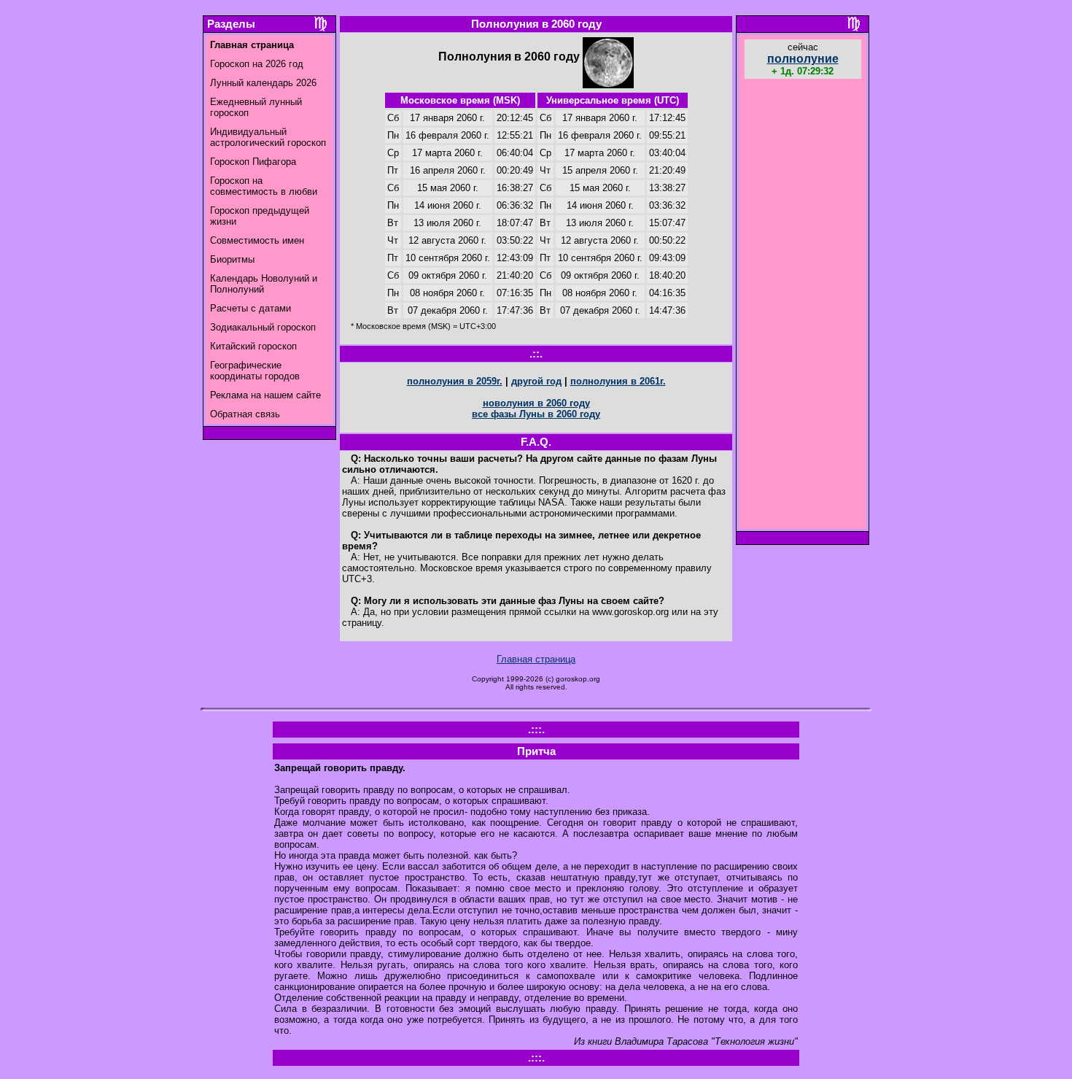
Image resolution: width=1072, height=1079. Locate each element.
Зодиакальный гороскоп (263, 327)
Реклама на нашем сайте (265, 395)
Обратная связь (245, 414)
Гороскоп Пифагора (253, 161)
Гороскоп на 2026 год (256, 63)
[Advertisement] (803, 306)
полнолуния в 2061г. (618, 381)
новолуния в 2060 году (536, 403)
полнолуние (803, 59)
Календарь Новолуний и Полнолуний (263, 284)
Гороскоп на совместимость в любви (263, 186)
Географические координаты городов (255, 371)
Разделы (231, 24)
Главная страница (536, 659)
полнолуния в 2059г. (454, 381)
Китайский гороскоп (253, 346)
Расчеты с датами (250, 308)
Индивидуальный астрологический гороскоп (268, 137)
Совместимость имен (257, 240)
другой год (536, 381)
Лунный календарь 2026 (263, 82)
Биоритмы (232, 259)
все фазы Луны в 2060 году (536, 414)
